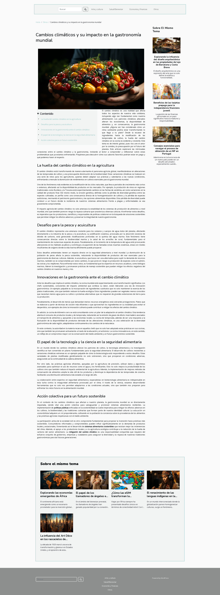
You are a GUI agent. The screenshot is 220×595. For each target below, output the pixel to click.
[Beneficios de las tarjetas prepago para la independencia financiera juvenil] (166, 91)
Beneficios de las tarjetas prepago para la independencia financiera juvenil (167, 106)
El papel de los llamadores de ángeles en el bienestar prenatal (92, 496)
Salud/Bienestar (116, 9)
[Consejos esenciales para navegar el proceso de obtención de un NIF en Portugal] (166, 134)
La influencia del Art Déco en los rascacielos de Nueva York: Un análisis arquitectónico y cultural (56, 541)
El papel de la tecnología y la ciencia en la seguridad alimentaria (68, 135)
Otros (156, 9)
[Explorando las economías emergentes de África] (56, 480)
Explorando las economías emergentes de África (56, 494)
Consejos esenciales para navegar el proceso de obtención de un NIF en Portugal (167, 149)
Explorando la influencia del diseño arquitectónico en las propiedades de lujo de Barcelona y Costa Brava (166, 62)
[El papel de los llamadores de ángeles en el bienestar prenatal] (92, 480)
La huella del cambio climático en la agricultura (61, 119)
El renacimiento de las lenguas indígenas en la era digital (161, 496)
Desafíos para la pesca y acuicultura (56, 124)
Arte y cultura (97, 9)
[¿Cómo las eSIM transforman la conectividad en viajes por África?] (127, 480)
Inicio (38, 22)
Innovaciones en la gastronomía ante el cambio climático (65, 129)
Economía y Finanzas (138, 9)
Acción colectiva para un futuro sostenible (59, 140)
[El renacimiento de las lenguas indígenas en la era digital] (163, 480)
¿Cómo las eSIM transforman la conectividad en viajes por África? (126, 498)
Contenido (46, 113)
